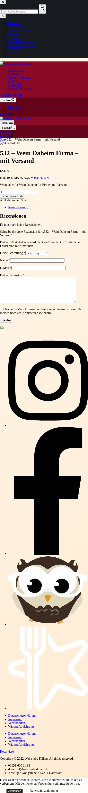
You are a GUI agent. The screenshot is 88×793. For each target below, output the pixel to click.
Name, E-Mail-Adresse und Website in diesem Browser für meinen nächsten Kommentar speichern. (40, 311)
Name (5, 260)
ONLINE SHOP (11, 95)
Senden (6, 320)
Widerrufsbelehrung (21, 726)
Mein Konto (16, 107)
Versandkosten (40, 177)
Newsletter (15, 85)
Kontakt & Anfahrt (20, 88)
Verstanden (14, 790)
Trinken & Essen (19, 77)
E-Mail (5, 268)
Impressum (15, 719)
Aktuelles (14, 74)
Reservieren (16, 70)
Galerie (13, 81)
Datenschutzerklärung (22, 715)
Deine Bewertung (12, 253)
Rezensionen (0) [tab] (18, 207)
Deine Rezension (12, 275)
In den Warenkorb (12, 196)
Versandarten (16, 723)
